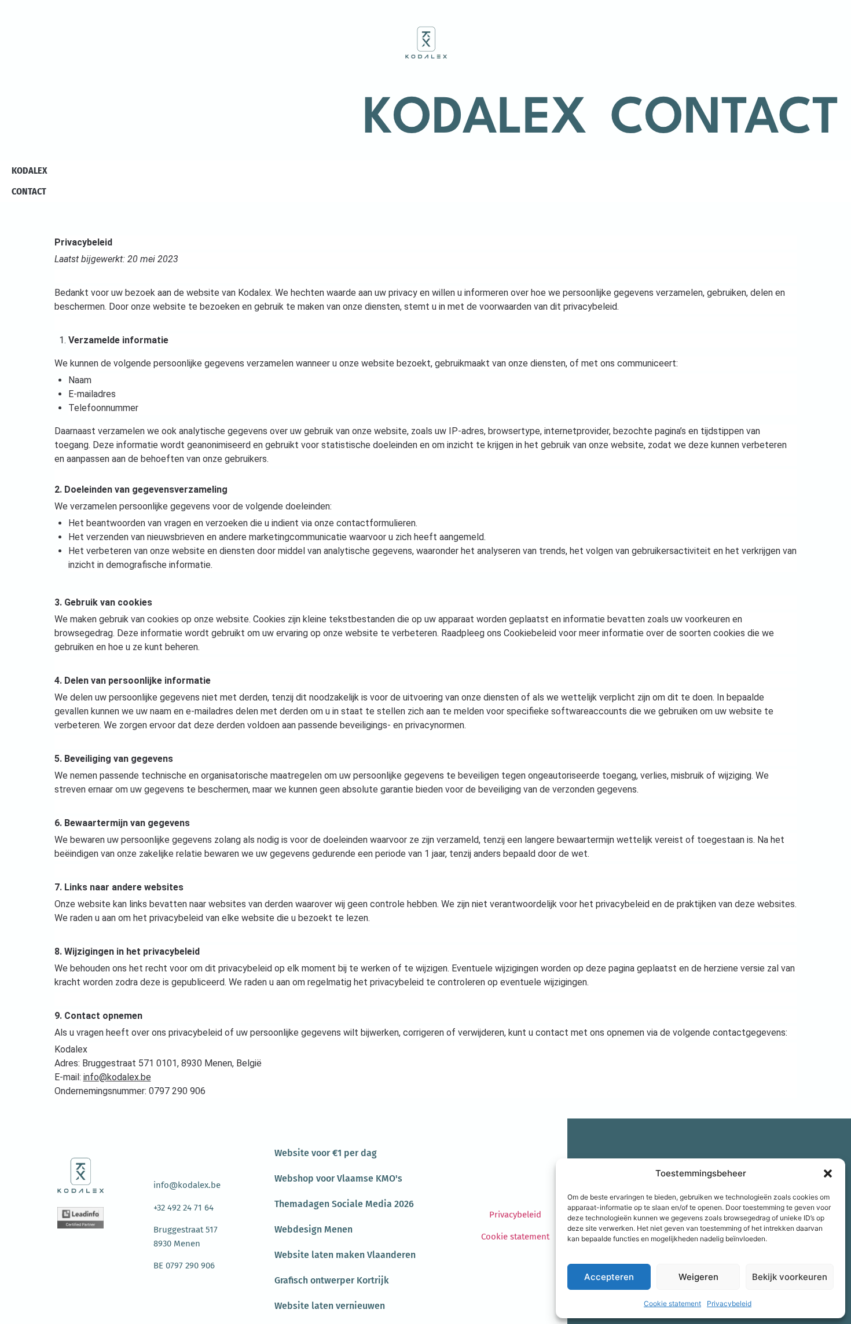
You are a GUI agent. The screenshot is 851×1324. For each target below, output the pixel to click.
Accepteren (609, 1276)
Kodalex (475, 119)
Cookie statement (672, 1303)
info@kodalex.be (117, 1077)
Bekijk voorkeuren (789, 1276)
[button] (828, 1173)
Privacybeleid (729, 1303)
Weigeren (698, 1276)
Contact (724, 119)
